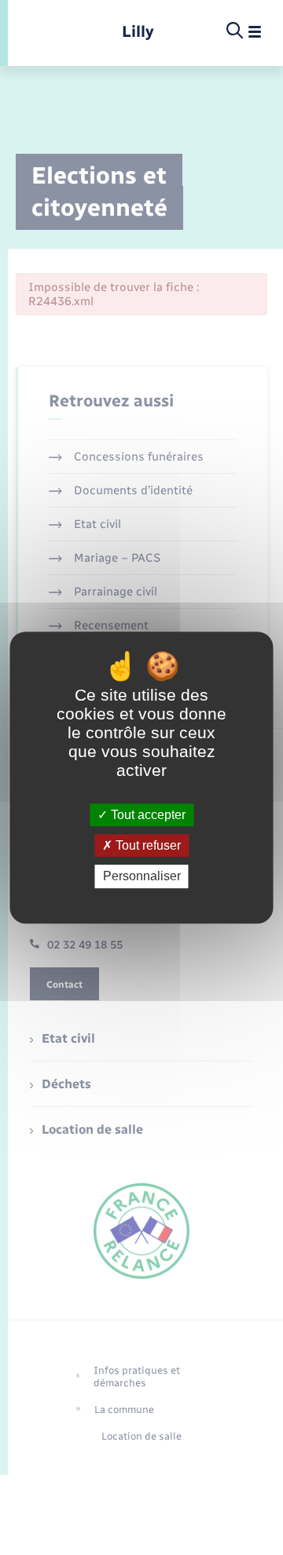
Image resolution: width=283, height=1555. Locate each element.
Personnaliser (142, 876)
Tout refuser (146, 845)
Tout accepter (147, 814)
